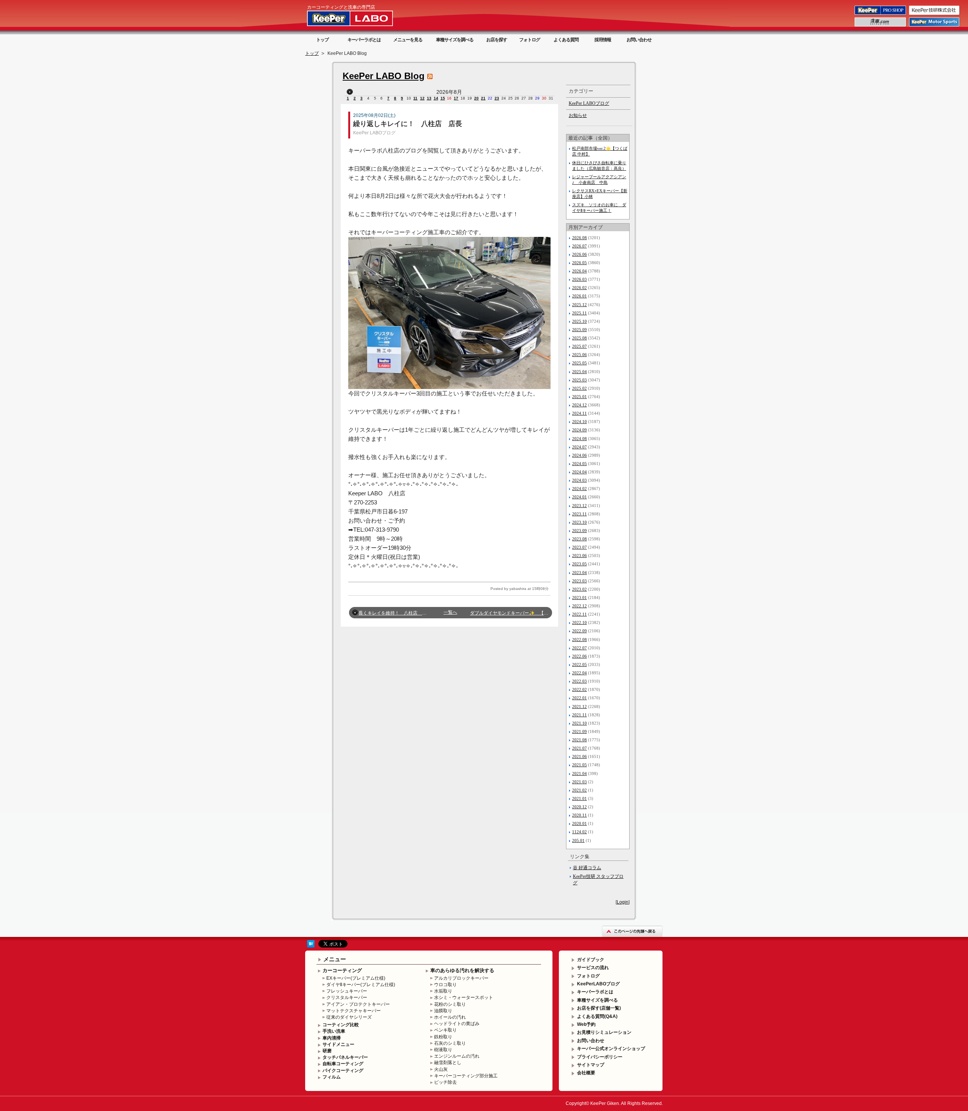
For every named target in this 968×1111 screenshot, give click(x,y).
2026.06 (579, 254)
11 (415, 98)
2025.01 (579, 396)
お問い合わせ (639, 39)
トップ (322, 39)
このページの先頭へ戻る (632, 931)
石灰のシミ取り (450, 1043)
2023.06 (579, 555)
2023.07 (579, 547)
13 (429, 98)
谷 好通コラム (587, 867)
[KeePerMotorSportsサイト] (934, 26)
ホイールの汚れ (450, 1017)
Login (622, 902)
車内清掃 (332, 1038)
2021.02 (579, 790)
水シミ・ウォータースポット (463, 997)
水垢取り (443, 991)
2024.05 (579, 463)
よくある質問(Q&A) (597, 1016)
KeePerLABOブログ (598, 984)
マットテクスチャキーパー (353, 1010)
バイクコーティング (343, 1070)
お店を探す (496, 39)
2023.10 (579, 522)
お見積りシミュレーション (604, 1032)
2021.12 (579, 706)
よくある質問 (566, 39)
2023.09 (579, 530)
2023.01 (579, 597)
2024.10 (579, 421)
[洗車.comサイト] (881, 26)
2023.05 (579, 564)
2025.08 (579, 338)
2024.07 (579, 447)
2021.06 (579, 756)
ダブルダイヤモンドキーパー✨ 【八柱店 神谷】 (523, 613)
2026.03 (579, 279)
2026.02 (579, 287)
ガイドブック (590, 959)
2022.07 (579, 648)
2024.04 (579, 472)
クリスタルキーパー (346, 997)
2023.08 (579, 539)
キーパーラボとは (364, 39)
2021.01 (579, 798)
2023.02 (579, 589)
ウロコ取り (445, 984)
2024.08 (579, 438)
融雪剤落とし (447, 1062)
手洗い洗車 (334, 1031)
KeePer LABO (360, 18)
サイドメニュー (338, 1044)
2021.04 (579, 773)
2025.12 (579, 304)
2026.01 (579, 296)
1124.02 (579, 831)
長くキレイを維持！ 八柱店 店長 (394, 613)
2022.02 (579, 689)
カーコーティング (342, 970)
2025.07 (579, 346)
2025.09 (579, 329)
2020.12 (579, 806)
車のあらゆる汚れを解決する (462, 970)
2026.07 (579, 246)
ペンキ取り (445, 1030)
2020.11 (579, 815)
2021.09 (579, 731)
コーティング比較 (341, 1024)
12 (422, 98)
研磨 (327, 1050)
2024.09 (579, 430)
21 (483, 98)
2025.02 (579, 388)
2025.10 (579, 321)
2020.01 (579, 823)
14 (436, 98)
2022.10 (579, 622)
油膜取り (443, 1010)
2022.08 (579, 639)
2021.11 (579, 715)
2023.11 (579, 514)
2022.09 (579, 631)
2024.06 (579, 455)
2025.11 (579, 313)
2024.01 (579, 497)
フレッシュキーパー (346, 991)
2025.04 (579, 371)
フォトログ (529, 39)
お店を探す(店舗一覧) (599, 1008)
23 (497, 98)
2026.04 (579, 271)
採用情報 (602, 39)
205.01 (578, 840)
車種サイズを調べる (454, 39)
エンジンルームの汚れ (456, 1056)
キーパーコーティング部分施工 (466, 1075)
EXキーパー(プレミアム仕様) (355, 978)
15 (443, 98)
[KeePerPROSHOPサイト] (881, 14)
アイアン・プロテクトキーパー (358, 1004)
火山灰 (441, 1069)
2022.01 (579, 698)
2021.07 (579, 748)
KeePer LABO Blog (384, 76)
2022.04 (579, 673)
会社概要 (586, 1072)
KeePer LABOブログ (374, 132)
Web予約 (586, 1024)
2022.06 (579, 656)
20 (476, 98)
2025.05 (579, 363)
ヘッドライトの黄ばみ (456, 1023)
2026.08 (579, 237)
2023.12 (579, 505)
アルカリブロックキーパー (461, 978)
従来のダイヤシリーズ (349, 1017)
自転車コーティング (343, 1063)
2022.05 (579, 664)
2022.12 (579, 606)
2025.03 (579, 380)
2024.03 (579, 480)
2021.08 (579, 740)
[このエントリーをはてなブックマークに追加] (311, 946)
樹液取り (443, 1049)
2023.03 (579, 581)
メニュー (334, 959)
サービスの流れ (593, 967)
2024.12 (579, 405)
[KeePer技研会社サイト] (934, 14)
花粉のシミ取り (450, 1004)
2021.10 (579, 723)
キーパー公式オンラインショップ (611, 1048)
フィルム (332, 1077)
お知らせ (578, 115)
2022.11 (579, 614)
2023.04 (579, 572)
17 (456, 98)
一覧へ (450, 612)
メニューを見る (407, 39)
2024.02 (579, 488)
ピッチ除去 (445, 1082)
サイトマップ (590, 1064)
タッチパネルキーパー (345, 1057)
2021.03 (579, 782)
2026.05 (579, 262)
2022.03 (579, 681)
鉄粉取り (443, 1036)
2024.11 (579, 413)
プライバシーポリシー (599, 1057)
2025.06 (579, 354)
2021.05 (579, 764)
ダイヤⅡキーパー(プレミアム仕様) (360, 984)
